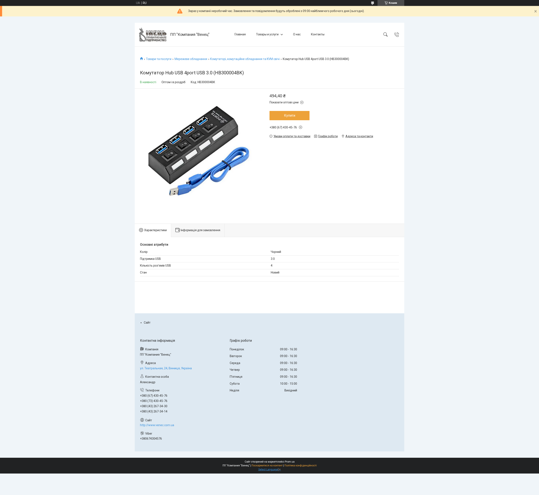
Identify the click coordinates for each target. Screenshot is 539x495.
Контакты (317, 34)
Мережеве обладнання (191, 59)
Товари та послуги (158, 59)
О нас (297, 34)
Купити (289, 115)
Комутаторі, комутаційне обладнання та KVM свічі (245, 59)
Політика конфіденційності (300, 465)
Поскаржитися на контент (267, 465)
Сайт (147, 322)
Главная (240, 34)
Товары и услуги (267, 34)
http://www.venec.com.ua (157, 425)
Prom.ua (290, 461)
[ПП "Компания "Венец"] (153, 34)
